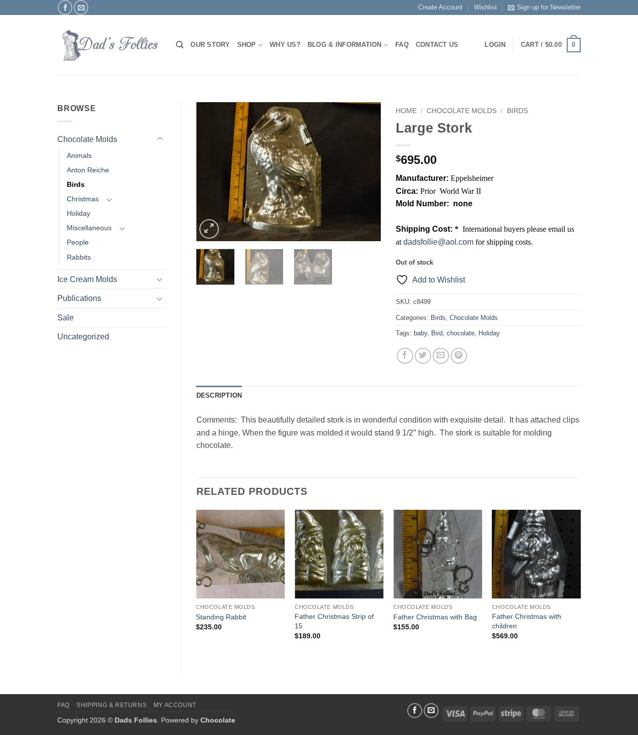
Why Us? (285, 44)
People (78, 242)
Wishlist (485, 7)
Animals (79, 155)
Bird (437, 333)
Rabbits (79, 257)
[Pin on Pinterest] (459, 356)
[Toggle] (160, 139)
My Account (175, 705)
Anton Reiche (88, 170)
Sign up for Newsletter (549, 7)
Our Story (210, 44)
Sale (65, 317)
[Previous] (212, 172)
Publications (79, 298)
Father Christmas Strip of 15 (334, 621)
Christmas (83, 199)
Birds (76, 184)
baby (420, 333)
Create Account (440, 7)
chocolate (461, 333)
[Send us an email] (81, 7)
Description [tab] (219, 395)
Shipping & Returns (111, 705)
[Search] (179, 44)
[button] (551, 45)
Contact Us (437, 44)
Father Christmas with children (526, 621)
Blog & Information (345, 44)
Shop (246, 44)
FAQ (402, 44)
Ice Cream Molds (87, 279)
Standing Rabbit (221, 617)
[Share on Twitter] (423, 356)
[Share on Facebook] (405, 356)
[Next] (365, 172)
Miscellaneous (89, 228)
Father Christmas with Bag (435, 617)
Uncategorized (83, 336)
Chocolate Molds (87, 139)
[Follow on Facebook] (65, 7)
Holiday (78, 213)
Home (406, 111)
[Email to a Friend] (441, 356)
